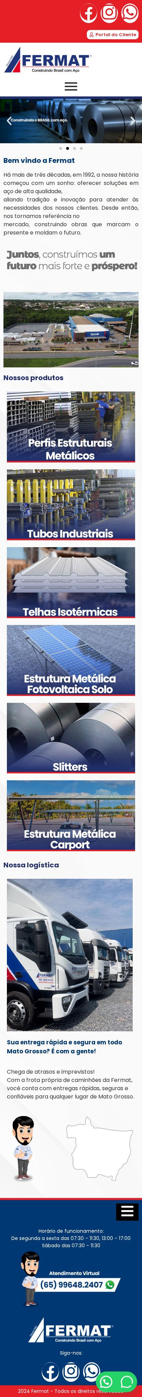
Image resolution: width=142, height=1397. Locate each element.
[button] (9, 121)
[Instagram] (109, 13)
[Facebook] (88, 13)
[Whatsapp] (130, 13)
